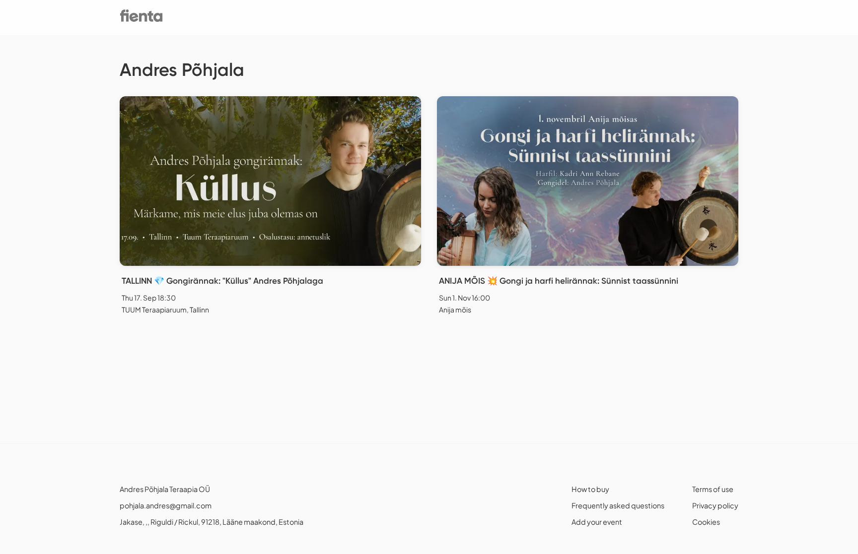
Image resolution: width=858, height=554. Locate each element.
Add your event (597, 521)
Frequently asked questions (618, 505)
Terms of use (712, 489)
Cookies (706, 521)
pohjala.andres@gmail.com (166, 505)
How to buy (590, 489)
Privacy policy (715, 505)
